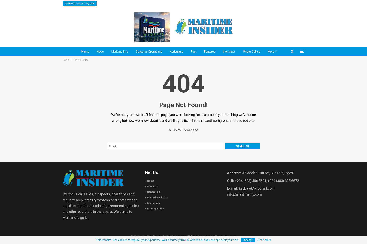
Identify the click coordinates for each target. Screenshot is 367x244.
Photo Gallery (251, 51)
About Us (152, 186)
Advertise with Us (157, 197)
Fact (193, 51)
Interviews (229, 51)
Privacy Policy (156, 208)
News (100, 51)
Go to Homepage (185, 130)
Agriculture (176, 51)
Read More (264, 240)
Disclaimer (153, 203)
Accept (248, 240)
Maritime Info (119, 51)
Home (85, 51)
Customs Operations (149, 51)
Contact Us (153, 192)
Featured (209, 51)
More (271, 51)
